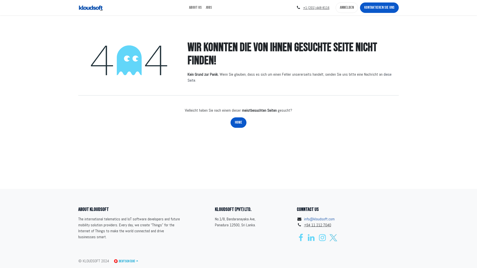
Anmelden (347, 7)
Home (238, 122)
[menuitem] (195, 8)
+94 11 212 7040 (317, 225)
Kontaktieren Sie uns (379, 7)
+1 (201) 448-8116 (316, 7)
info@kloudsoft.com (319, 219)
